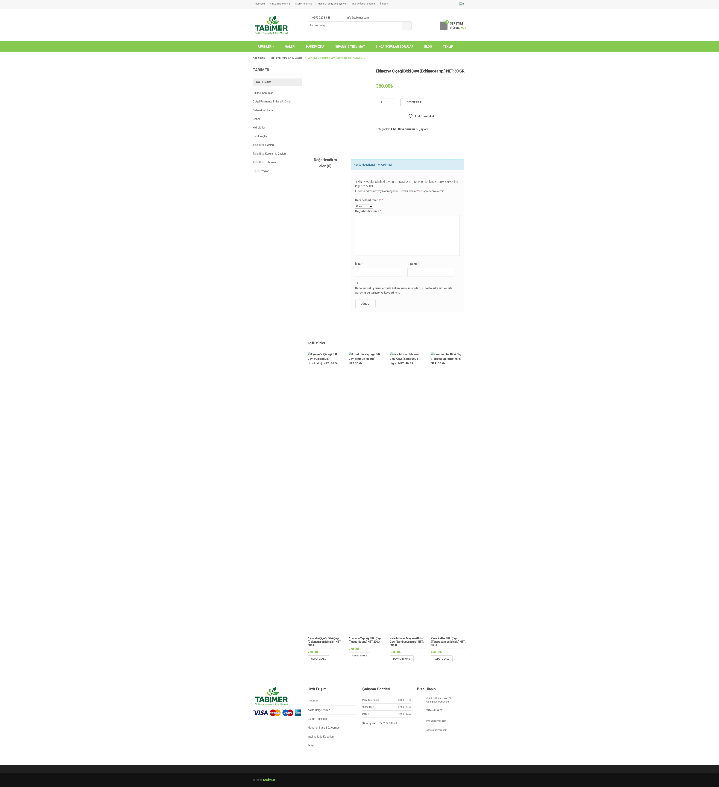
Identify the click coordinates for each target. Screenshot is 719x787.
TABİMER (269, 780)
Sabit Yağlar (260, 136)
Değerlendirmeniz (368, 211)
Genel (256, 119)
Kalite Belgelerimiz (280, 3)
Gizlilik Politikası (304, 3)
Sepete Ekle (414, 102)
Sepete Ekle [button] (318, 658)
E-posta (413, 264)
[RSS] (288, 725)
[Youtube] (280, 725)
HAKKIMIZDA (315, 46)
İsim (359, 264)
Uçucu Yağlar (261, 171)
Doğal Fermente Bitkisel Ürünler (272, 101)
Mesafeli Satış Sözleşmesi (332, 3)
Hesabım (260, 3)
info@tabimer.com (436, 720)
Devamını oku (401, 658)
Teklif (448, 46)
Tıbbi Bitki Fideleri (263, 145)
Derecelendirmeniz (369, 200)
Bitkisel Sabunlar (263, 93)
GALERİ (290, 46)
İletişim (384, 3)
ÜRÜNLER (265, 46)
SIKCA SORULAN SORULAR (394, 46)
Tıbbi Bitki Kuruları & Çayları (286, 57)
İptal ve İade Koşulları (363, 3)
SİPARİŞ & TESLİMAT (350, 46)
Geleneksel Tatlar (263, 110)
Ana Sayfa (259, 57)
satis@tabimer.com (436, 730)
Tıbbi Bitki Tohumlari (265, 162)
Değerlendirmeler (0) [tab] (325, 163)
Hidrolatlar (259, 127)
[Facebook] (257, 725)
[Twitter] (265, 725)
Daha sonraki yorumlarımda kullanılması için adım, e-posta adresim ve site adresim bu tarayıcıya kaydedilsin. (404, 290)
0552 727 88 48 (388, 723)
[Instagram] (272, 725)
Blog (428, 46)
